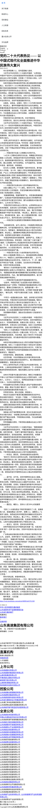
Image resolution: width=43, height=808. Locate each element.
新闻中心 (5, 14)
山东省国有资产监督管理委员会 (11, 610)
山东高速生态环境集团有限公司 (11, 737)
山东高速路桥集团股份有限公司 (11, 673)
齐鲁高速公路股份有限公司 (10, 678)
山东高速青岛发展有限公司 (10, 742)
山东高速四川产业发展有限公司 (11, 727)
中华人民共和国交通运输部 (10, 607)
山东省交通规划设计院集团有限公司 (13, 700)
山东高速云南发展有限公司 (10, 730)
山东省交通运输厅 (6, 612)
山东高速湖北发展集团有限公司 (11, 732)
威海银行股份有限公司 (8, 680)
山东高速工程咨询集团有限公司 (11, 722)
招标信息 (5, 31)
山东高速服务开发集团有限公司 (11, 725)
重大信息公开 (7, 36)
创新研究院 (4, 658)
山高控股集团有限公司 (8, 675)
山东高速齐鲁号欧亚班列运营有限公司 (14, 707)
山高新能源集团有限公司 (9, 683)
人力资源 (5, 25)
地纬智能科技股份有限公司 (10, 685)
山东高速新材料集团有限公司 (11, 787)
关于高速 (5, 8)
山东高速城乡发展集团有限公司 (11, 734)
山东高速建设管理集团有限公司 (11, 692)
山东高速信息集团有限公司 (10, 782)
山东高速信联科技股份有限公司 (11, 697)
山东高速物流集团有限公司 (10, 695)
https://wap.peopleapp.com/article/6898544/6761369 (17, 601)
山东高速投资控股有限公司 (10, 715)
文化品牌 (5, 42)
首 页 (3, 3)
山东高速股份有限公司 (8, 670)
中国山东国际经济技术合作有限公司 (13, 717)
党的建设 (5, 20)
